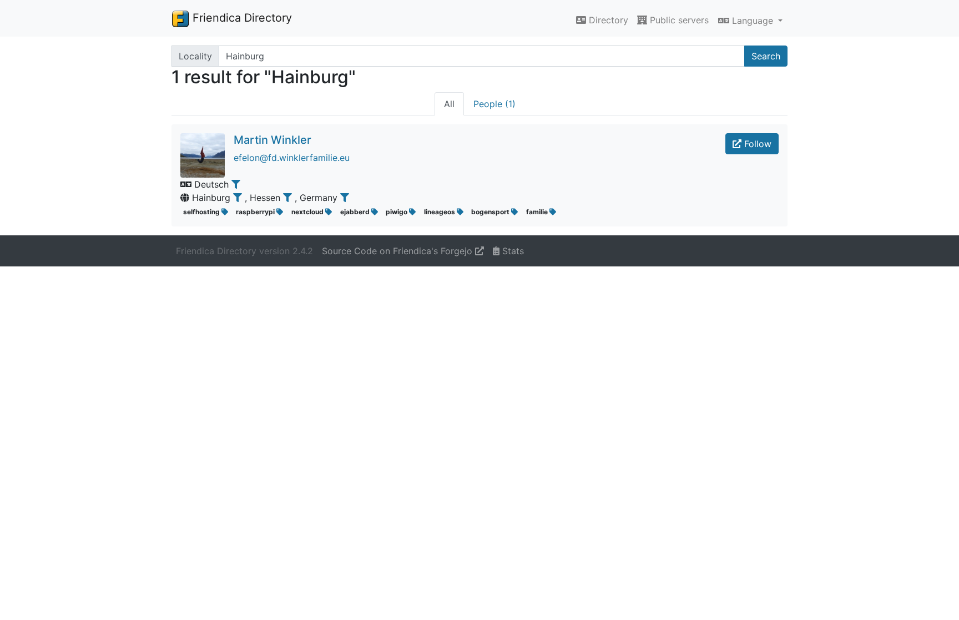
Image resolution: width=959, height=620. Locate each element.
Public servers (678, 20)
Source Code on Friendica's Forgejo (398, 250)
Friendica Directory (240, 17)
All (449, 103)
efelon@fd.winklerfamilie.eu (292, 157)
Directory (607, 20)
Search (765, 56)
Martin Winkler (272, 140)
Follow (756, 143)
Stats (511, 250)
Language (752, 20)
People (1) (494, 103)
